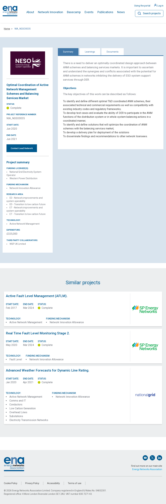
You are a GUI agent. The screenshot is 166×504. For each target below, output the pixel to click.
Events (89, 12)
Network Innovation (50, 12)
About (30, 12)
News (121, 12)
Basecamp (74, 12)
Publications (105, 12)
